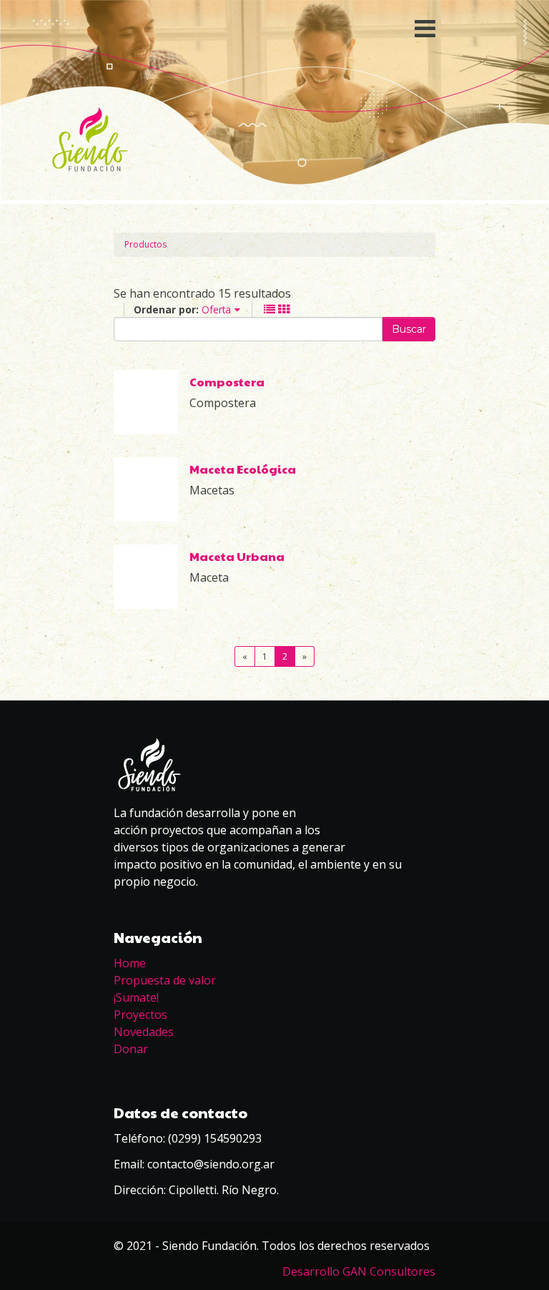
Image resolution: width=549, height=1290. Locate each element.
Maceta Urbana (237, 556)
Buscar (409, 329)
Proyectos (140, 1014)
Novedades (144, 1032)
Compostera (226, 381)
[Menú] (274, 28)
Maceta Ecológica (242, 469)
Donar (131, 1049)
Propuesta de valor (165, 980)
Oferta (216, 309)
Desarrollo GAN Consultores (358, 1271)
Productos (145, 244)
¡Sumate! (136, 997)
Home (130, 963)
